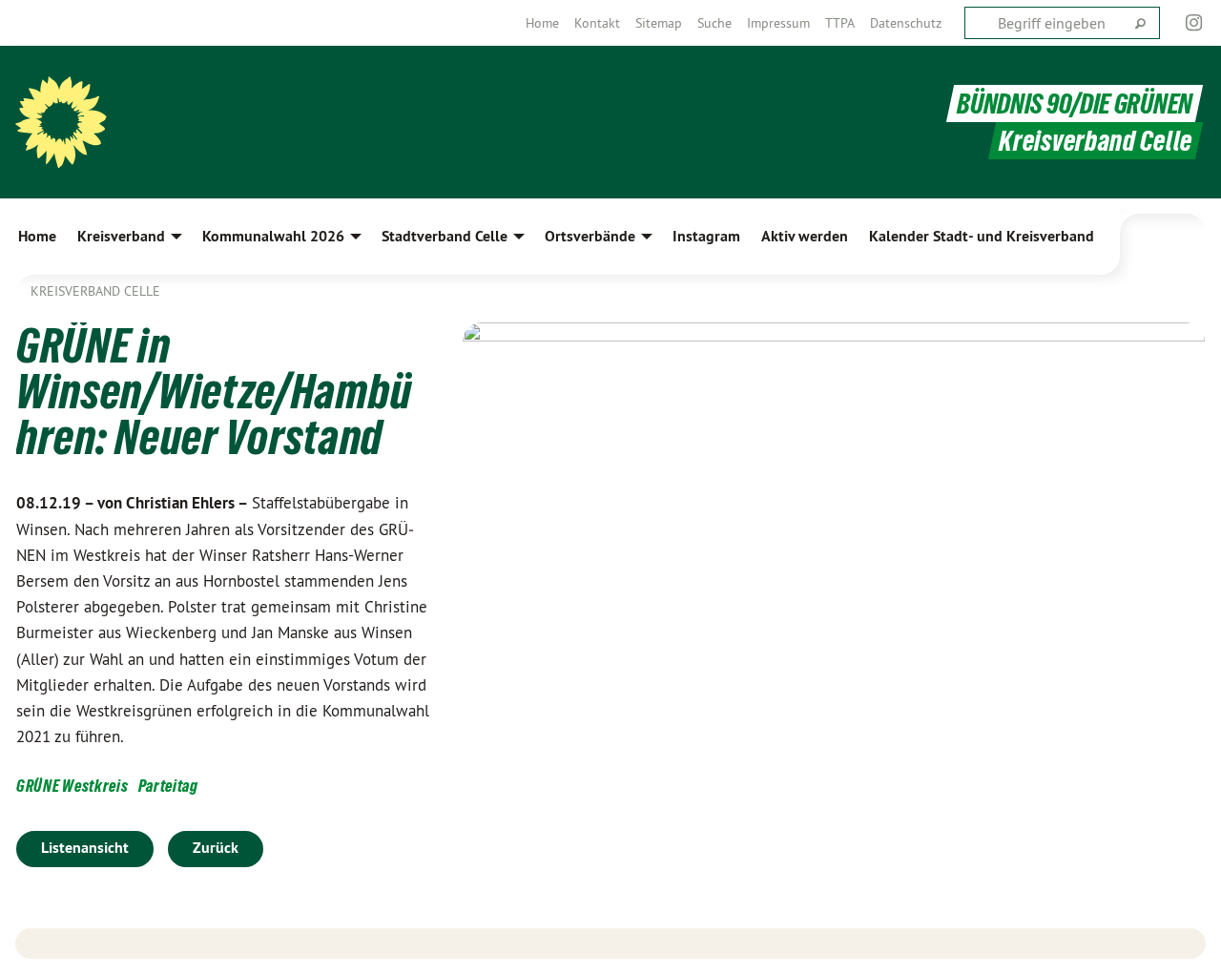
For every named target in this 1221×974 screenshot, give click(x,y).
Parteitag (168, 786)
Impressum (778, 22)
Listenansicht (85, 848)
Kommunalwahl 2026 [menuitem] (273, 236)
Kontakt (597, 22)
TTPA (840, 22)
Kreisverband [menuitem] (121, 236)
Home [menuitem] (37, 236)
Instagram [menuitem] (706, 236)
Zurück (215, 848)
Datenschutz (906, 22)
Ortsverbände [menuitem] (590, 236)
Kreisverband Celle (95, 291)
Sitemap (658, 22)
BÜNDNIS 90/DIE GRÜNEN (1074, 103)
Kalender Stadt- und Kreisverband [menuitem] (981, 236)
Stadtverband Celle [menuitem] (444, 236)
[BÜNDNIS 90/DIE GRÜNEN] (61, 122)
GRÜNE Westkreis (72, 786)
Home (542, 22)
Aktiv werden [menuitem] (804, 236)
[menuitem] (542, 23)
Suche (714, 22)
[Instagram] (1195, 23)
